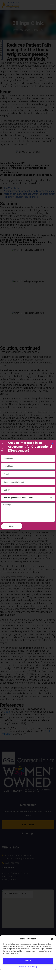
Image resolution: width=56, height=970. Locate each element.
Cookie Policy (22, 967)
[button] (52, 939)
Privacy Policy (32, 967)
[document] (28, 485)
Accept (28, 961)
